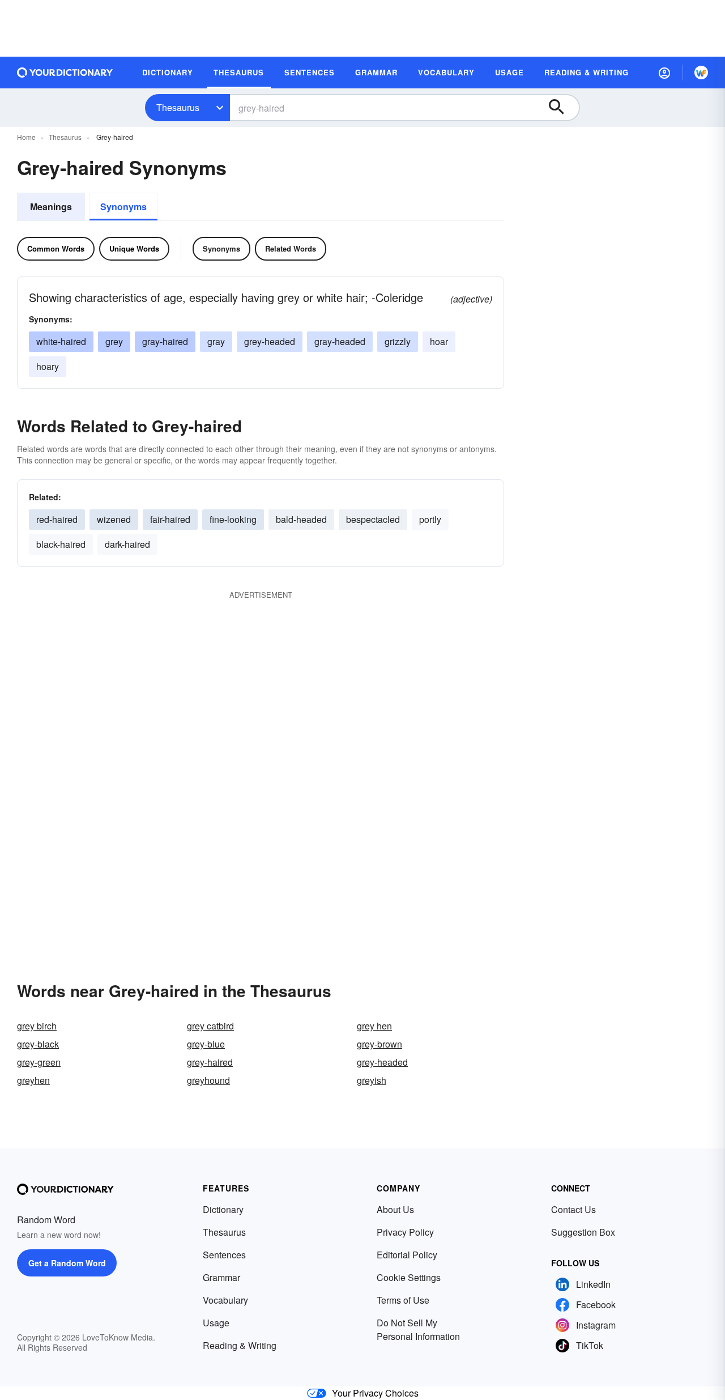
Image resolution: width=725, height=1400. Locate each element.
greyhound (208, 1080)
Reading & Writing (239, 1345)
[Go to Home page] (65, 72)
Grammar (221, 1277)
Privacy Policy (405, 1232)
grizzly (398, 341)
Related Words (290, 248)
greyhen (33, 1080)
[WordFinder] (701, 72)
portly (430, 519)
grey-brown (379, 1043)
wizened (114, 519)
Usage (216, 1322)
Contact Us (573, 1209)
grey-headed (269, 341)
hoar (439, 341)
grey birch (37, 1025)
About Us (395, 1209)
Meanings (51, 206)
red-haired (57, 519)
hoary (47, 366)
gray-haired (165, 341)
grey (114, 341)
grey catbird (210, 1025)
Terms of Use (403, 1300)
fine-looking (233, 519)
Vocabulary (225, 1300)
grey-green (39, 1062)
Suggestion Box (583, 1232)
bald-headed (301, 519)
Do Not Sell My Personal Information (418, 1329)
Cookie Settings (409, 1277)
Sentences (224, 1254)
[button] (664, 72)
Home (26, 137)
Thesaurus (177, 107)
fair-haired (170, 519)
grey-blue (206, 1043)
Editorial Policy (407, 1254)
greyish (371, 1080)
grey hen (374, 1025)
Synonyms (123, 206)
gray (216, 341)
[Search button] (562, 107)
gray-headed (339, 341)
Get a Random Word (67, 1263)
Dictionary (223, 1209)
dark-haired (127, 544)
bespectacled (373, 519)
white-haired (61, 341)
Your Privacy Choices (375, 1392)
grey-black (38, 1043)
